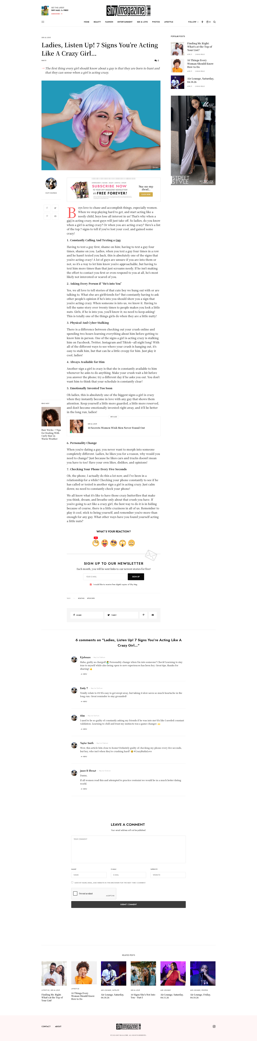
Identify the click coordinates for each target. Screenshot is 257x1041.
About (58, 1026)
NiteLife (115, 990)
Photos (205, 990)
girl (69, 220)
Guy (118, 240)
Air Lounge (106, 990)
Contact (46, 1026)
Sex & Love (46, 37)
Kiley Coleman (51, 193)
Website (154, 869)
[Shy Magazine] (128, 10)
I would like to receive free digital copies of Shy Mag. (115, 584)
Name (74, 869)
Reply (85, 674)
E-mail (114, 869)
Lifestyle (45, 990)
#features (91, 598)
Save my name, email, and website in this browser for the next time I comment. (110, 883)
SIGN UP (136, 576)
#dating (81, 598)
